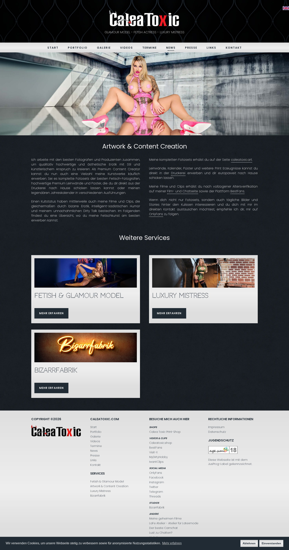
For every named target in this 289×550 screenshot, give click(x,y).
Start (52, 48)
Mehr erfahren (51, 313)
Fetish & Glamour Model (107, 481)
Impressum (216, 427)
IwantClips (156, 462)
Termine (149, 48)
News (171, 48)
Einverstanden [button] (271, 543)
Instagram (156, 482)
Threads (155, 496)
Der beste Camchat (163, 528)
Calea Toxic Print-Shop (165, 432)
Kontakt (234, 48)
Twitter (153, 487)
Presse (191, 48)
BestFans (237, 191)
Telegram (156, 492)
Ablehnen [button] (249, 543)
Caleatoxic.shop (160, 443)
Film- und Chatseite (182, 191)
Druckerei (178, 173)
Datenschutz (217, 432)
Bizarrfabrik (97, 496)
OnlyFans (156, 214)
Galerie (104, 48)
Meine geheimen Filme (165, 518)
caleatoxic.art (241, 159)
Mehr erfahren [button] (172, 543)
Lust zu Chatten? (160, 533)
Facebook (156, 477)
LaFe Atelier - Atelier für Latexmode (173, 523)
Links (211, 48)
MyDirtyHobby (158, 457)
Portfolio (77, 48)
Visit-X (153, 452)
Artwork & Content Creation (109, 486)
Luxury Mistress (100, 491)
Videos (126, 48)
